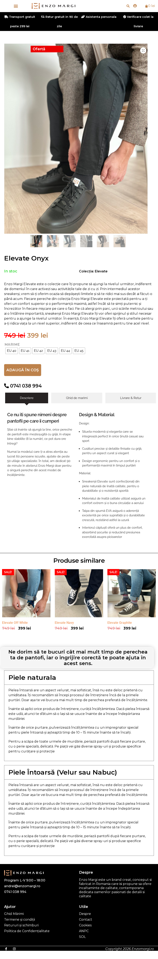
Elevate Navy (64, 623)
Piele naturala (32, 677)
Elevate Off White (15, 623)
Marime (12, 344)
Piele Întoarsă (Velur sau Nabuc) (62, 772)
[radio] (12, 351)
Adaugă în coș (22, 370)
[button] (15, 6)
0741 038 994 (25, 386)
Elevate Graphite (119, 623)
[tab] (26, 398)
